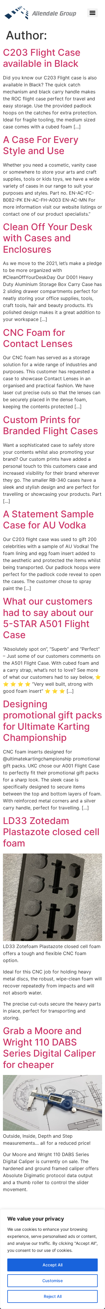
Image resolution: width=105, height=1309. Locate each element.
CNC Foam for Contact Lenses (38, 338)
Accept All (52, 1264)
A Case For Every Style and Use (40, 145)
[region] (52, 1259)
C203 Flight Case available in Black (41, 58)
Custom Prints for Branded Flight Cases (50, 425)
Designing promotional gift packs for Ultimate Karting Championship (52, 720)
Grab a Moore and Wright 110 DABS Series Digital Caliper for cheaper (49, 1047)
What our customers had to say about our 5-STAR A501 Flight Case (48, 618)
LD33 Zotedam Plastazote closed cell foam (51, 832)
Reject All (53, 1296)
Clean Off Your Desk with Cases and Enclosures (47, 238)
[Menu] (92, 12)
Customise (52, 1280)
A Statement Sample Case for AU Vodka (48, 519)
